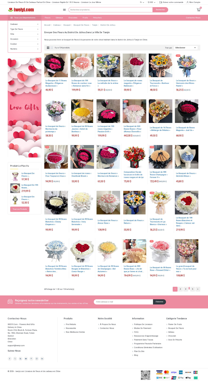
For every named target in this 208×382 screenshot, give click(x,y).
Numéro (24, 49)
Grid (48, 47)
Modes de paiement (142, 328)
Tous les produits (20, 209)
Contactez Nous (193, 17)
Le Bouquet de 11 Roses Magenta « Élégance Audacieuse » (56, 83)
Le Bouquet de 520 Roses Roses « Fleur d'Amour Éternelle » (133, 129)
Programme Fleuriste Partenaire (147, 343)
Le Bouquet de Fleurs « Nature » (134, 221)
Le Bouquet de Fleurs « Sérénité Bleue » (186, 174)
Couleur (24, 44)
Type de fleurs (24, 29)
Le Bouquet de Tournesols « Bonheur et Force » (159, 83)
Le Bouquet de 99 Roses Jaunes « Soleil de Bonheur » (82, 129)
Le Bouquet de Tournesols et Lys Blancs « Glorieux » (158, 222)
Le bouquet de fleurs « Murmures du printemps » (55, 129)
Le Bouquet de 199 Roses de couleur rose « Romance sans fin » (82, 83)
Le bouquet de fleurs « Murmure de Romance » (108, 174)
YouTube (26, 359)
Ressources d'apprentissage (146, 336)
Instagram (37, 359)
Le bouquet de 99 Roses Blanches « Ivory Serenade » (82, 222)
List (52, 47)
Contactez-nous (17, 318)
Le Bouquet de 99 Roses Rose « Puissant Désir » (160, 268)
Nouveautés (70, 328)
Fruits (85, 17)
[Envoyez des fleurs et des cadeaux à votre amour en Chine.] (24, 107)
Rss (21, 359)
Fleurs (47, 17)
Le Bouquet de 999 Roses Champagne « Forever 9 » (159, 175)
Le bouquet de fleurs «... (28, 174)
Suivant (198, 289)
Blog (136, 355)
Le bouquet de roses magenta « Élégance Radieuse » (133, 83)
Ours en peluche (175, 339)
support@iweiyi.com (16, 345)
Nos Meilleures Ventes (75, 332)
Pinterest (31, 359)
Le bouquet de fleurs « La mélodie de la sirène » (108, 83)
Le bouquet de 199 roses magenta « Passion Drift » (106, 129)
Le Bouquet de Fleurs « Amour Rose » (108, 221)
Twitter (15, 359)
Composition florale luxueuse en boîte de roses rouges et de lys (134, 175)
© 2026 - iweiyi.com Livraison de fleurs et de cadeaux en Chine (34, 371)
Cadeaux (24, 24)
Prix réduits (70, 324)
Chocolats (72, 17)
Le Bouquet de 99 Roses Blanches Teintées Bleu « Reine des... (56, 269)
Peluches (97, 17)
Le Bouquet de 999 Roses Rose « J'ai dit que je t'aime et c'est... (134, 269)
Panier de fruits (175, 324)
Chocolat (172, 336)
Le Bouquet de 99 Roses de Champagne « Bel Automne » (108, 269)
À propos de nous (108, 324)
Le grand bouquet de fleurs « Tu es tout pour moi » (186, 269)
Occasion (24, 39)
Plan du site (139, 351)
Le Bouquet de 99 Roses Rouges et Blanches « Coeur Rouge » (82, 269)
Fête (24, 34)
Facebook (10, 359)
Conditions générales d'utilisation (148, 347)
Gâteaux (59, 17)
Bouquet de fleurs (176, 328)
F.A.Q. (136, 332)
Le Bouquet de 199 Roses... (30, 186)
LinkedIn (42, 359)
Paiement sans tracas (143, 339)
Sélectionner (185, 47)
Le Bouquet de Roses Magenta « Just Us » (185, 129)
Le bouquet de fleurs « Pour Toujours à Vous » (56, 174)
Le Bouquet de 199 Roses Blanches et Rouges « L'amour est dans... (185, 221)
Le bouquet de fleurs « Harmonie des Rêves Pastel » (186, 83)
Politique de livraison (143, 324)
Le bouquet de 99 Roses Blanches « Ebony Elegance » (56, 222)
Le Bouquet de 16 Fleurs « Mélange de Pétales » (160, 129)
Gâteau (171, 332)
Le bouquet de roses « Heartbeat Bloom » (81, 174)
